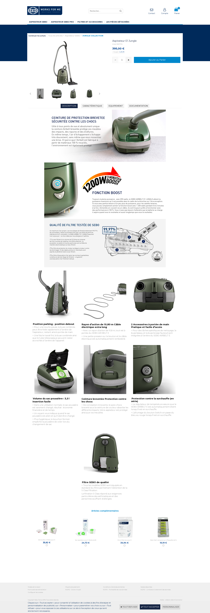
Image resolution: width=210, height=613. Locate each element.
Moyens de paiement (72, 587)
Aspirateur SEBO (38, 22)
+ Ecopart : (115, 52)
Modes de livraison (34, 587)
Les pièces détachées (117, 22)
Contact (151, 13)
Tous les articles (55, 36)
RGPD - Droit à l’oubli (73, 590)
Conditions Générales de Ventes (114, 587)
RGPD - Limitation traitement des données (156, 590)
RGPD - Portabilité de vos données (115, 590)
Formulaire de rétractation (37, 590)
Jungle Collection (93, 36)
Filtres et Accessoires (90, 22)
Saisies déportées (146, 587)
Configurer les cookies (35, 592)
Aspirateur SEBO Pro (62, 22)
